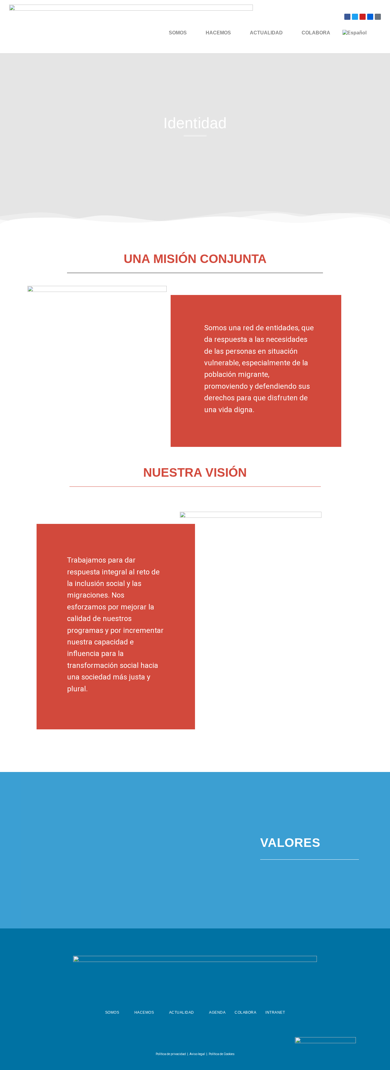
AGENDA (217, 1012)
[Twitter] (355, 17)
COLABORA (316, 32)
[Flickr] (370, 17)
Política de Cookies (222, 1054)
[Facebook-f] (178, 1041)
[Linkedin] (208, 1041)
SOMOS (178, 32)
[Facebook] (347, 17)
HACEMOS (218, 32)
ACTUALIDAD (266, 32)
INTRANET (275, 1012)
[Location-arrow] (378, 17)
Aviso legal (197, 1054)
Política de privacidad (171, 1054)
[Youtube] (363, 17)
